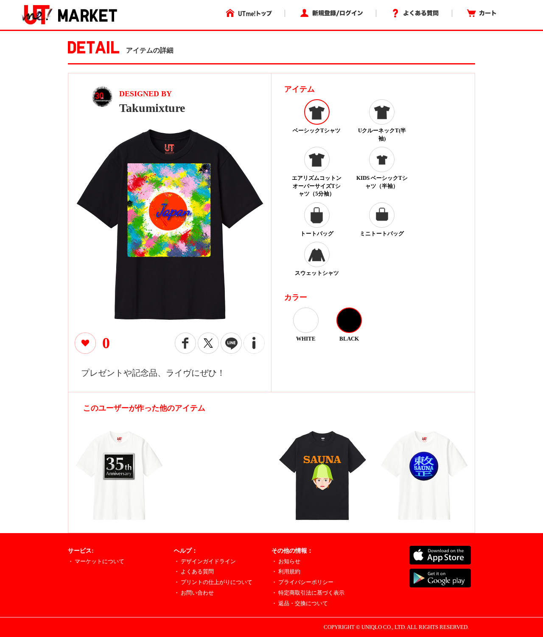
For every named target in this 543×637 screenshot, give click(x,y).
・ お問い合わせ (194, 593)
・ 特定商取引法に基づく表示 (308, 593)
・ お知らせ (286, 561)
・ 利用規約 (286, 571)
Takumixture (152, 108)
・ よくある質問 (194, 571)
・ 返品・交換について (300, 603)
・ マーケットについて (96, 561)
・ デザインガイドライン (205, 561)
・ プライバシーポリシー (302, 582)
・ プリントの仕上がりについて (213, 582)
